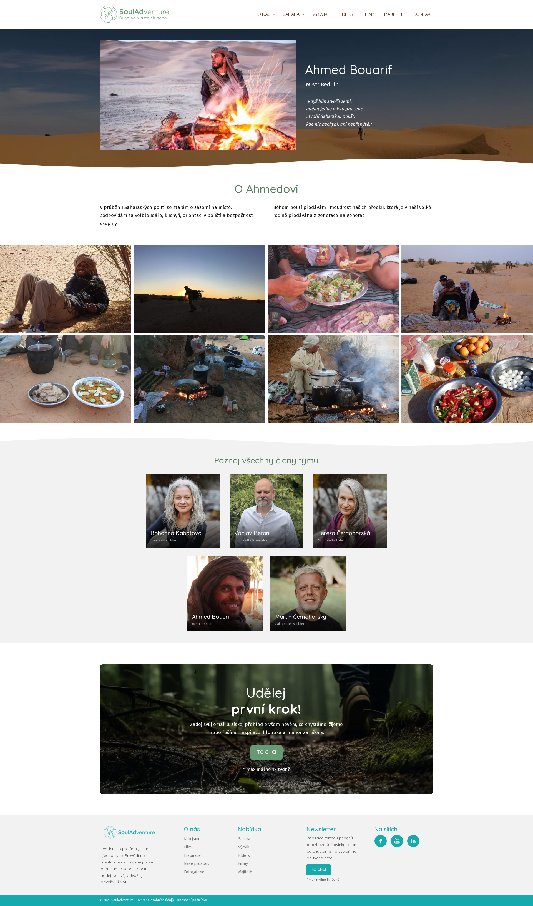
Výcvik (243, 847)
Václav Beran (251, 533)
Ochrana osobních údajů (155, 900)
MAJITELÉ (394, 14)
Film (188, 847)
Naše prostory (197, 863)
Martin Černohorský (300, 616)
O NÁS (263, 14)
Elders (244, 855)
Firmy (243, 863)
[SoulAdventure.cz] (134, 14)
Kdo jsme (192, 839)
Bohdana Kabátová (176, 533)
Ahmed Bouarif (211, 616)
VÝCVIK (320, 14)
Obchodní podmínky (192, 900)
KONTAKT (423, 14)
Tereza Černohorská (344, 533)
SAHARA (291, 14)
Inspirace (192, 855)
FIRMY (368, 14)
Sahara (244, 839)
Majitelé (245, 872)
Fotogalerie (194, 872)
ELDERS (345, 14)
